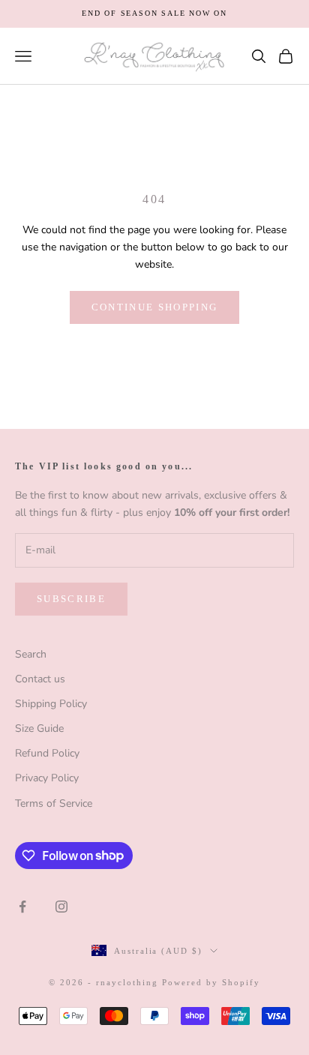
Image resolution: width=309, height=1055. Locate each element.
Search (30, 654)
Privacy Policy (47, 778)
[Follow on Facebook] (22, 906)
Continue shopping (155, 307)
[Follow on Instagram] (61, 906)
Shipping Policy (51, 704)
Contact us (40, 679)
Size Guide (39, 728)
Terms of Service (53, 803)
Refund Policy (47, 753)
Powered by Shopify (211, 982)
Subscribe (71, 598)
